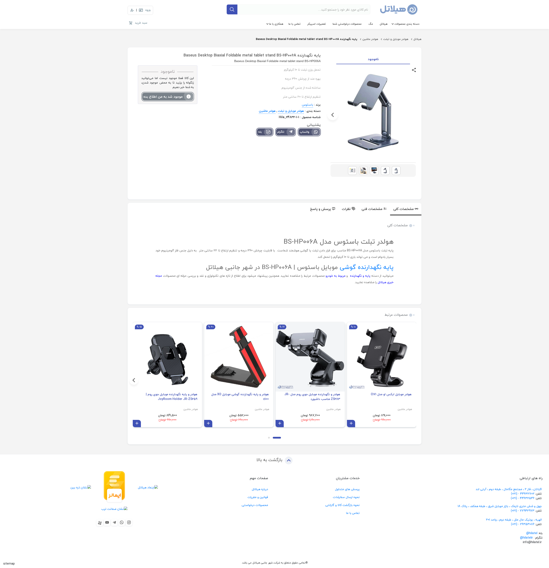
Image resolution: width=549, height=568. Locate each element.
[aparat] (100, 522)
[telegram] (114, 522)
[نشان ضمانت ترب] (114, 509)
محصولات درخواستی (255, 505)
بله (260, 131)
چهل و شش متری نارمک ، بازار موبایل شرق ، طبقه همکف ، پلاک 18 (500, 506)
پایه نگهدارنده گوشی (367, 267)
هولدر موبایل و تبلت (395, 39)
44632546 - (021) (522, 498)
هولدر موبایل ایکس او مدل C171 (391, 394)
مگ (370, 23)
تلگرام (280, 131)
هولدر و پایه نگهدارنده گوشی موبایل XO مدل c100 (240, 396)
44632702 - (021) (522, 493)
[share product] (414, 69)
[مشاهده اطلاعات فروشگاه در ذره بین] (81, 487)
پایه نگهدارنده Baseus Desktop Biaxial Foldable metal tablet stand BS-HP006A (306, 39)
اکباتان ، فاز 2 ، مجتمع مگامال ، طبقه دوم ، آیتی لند (509, 489)
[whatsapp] (121, 522)
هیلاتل (384, 23)
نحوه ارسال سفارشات (346, 497)
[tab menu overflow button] (426, 209)
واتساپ (304, 131)
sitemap (9, 563)
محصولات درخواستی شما (347, 23)
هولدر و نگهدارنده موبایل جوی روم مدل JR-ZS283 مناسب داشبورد (312, 396)
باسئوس (307, 104)
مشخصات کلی (403, 209)
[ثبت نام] (132, 10)
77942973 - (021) (522, 510)
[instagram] (129, 522)
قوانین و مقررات (257, 497)
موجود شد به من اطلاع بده (162, 97)
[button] (413, 114)
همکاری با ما (276, 23)
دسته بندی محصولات (406, 23)
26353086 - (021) (522, 524)
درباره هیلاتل (260, 489)
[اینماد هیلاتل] (148, 487)
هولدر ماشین (370, 39)
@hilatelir (526, 537)
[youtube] (107, 522)
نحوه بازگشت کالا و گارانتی (342, 505)
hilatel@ (531, 533)
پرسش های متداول (347, 489)
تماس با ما (294, 23)
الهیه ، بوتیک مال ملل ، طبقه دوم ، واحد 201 (514, 519)
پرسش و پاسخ (320, 209)
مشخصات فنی (372, 209)
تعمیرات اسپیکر (316, 23)
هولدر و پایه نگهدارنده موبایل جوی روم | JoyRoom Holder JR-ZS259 (171, 396)
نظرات (346, 209)
